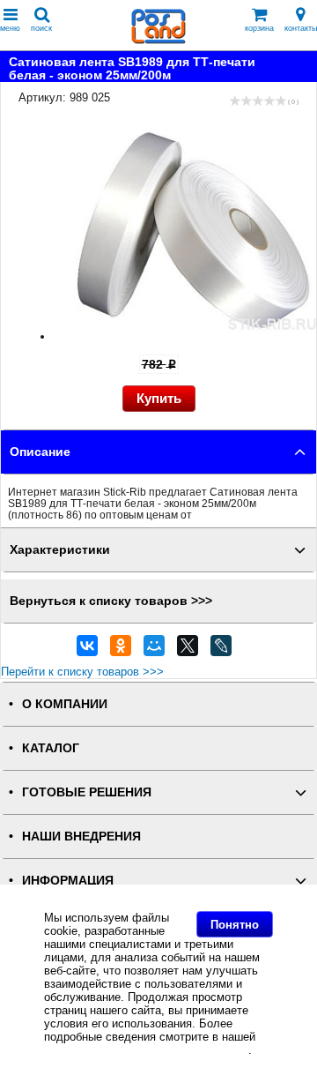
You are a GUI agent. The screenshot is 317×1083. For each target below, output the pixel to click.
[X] (188, 650)
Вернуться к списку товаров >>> (111, 601)
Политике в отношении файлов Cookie (146, 1050)
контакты (300, 28)
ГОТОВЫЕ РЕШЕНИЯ (86, 792)
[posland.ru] (158, 40)
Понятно (234, 924)
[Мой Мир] (154, 650)
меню (10, 28)
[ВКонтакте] (87, 650)
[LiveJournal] (221, 650)
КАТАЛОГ (50, 748)
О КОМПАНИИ (64, 704)
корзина (259, 28)
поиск (41, 28)
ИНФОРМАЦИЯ (68, 880)
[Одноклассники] (121, 650)
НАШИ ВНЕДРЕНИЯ (81, 836)
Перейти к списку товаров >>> (82, 671)
